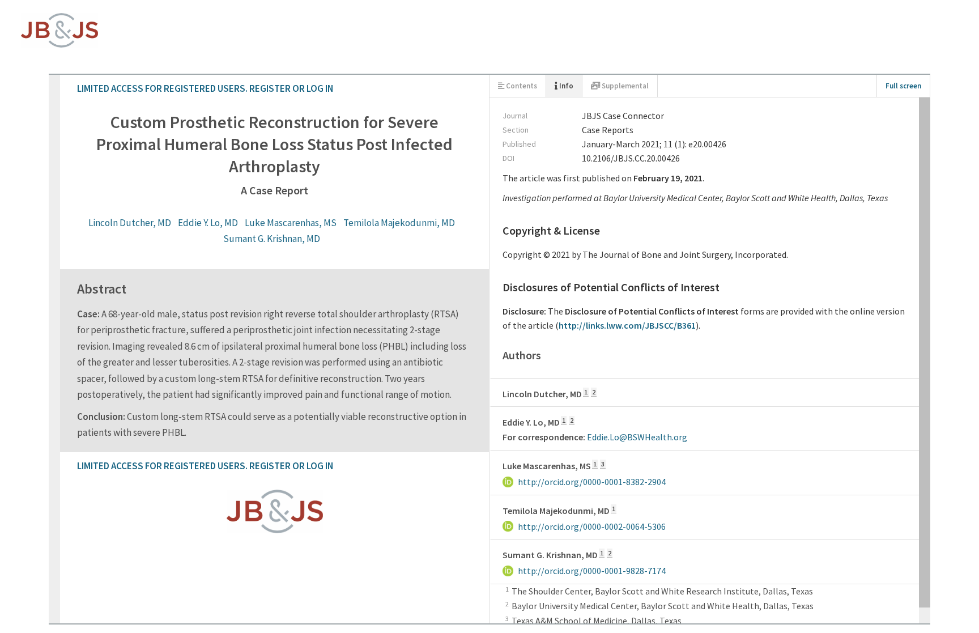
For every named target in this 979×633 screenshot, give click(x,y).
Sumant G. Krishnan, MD (673, 127)
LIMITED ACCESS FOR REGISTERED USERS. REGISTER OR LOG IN (145, 22)
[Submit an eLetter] (56, 344)
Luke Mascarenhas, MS (454, 127)
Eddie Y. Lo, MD (371, 127)
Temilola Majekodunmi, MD (562, 127)
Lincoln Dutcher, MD (293, 127)
